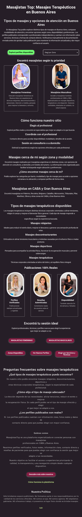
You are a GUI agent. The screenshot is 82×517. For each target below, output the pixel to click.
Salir (41, 508)
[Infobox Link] (21, 87)
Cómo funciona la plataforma (41, 482)
